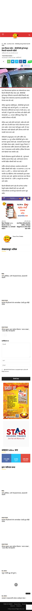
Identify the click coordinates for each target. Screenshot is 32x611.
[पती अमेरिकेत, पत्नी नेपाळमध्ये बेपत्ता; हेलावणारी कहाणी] (16, 262)
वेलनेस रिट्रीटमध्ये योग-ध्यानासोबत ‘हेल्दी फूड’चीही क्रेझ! (15, 303)
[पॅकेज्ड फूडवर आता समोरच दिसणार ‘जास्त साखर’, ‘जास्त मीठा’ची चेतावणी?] (16, 315)
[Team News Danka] (8, 239)
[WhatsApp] (8, 61)
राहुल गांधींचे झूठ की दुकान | (9, 573)
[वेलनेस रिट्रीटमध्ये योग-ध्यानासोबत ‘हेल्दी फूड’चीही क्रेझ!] (16, 289)
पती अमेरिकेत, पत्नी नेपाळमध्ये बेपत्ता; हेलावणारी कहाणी (14, 276)
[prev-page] (3, 335)
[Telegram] (12, 61)
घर (2, 43)
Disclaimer (24, 604)
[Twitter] (16, 61)
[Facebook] (20, 61)
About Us (12, 606)
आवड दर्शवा (6, 454)
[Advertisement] (16, 16)
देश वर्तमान (4, 571)
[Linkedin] (24, 61)
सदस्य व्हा (25, 454)
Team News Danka (7, 55)
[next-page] (5, 335)
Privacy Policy (17, 604)
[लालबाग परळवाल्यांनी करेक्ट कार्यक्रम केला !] (16, 584)
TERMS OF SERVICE (7, 604)
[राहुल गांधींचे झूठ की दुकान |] (16, 559)
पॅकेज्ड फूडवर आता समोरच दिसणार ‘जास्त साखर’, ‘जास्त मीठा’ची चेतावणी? (15, 330)
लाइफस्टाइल (5, 300)
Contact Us (19, 606)
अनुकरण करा (16, 454)
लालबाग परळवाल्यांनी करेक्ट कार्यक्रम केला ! (14, 598)
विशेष (5, 43)
